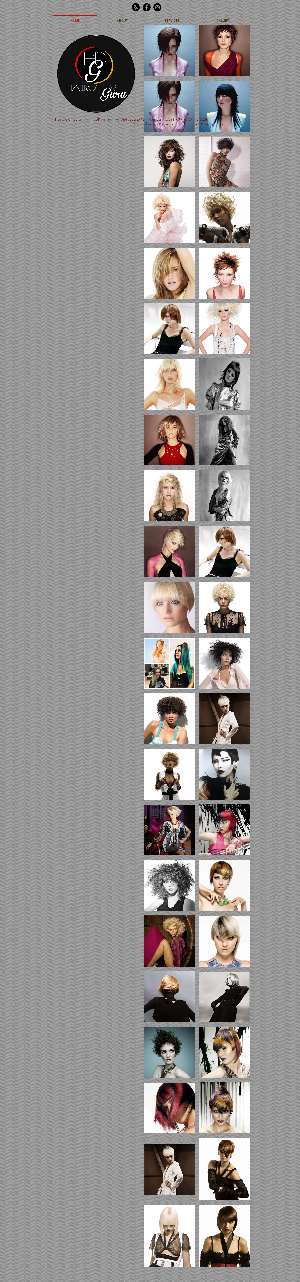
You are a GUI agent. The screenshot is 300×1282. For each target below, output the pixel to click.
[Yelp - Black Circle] (136, 7)
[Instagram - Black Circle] (157, 7)
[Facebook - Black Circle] (147, 7)
